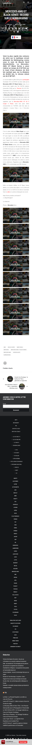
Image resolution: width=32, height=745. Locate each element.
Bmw (15, 495)
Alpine (15, 484)
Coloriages (15, 626)
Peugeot (15, 586)
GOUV (15, 635)
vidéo (8, 192)
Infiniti (15, 533)
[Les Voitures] (8, 2)
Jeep (15, 539)
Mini (15, 574)
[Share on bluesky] (26, 28)
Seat (15, 597)
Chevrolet (15, 504)
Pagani (15, 583)
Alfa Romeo (15, 481)
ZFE (15, 629)
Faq (16, 425)
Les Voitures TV (16, 436)
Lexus (15, 557)
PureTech (15, 643)
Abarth (15, 478)
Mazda (15, 565)
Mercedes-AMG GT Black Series (18, 349)
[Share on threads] (12, 28)
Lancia (15, 551)
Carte (16, 419)
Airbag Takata (15, 640)
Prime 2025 (15, 637)
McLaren (15, 568)
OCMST (16, 470)
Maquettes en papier (15, 623)
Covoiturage (15, 632)
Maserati (15, 562)
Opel (15, 580)
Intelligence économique (16, 461)
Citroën (15, 507)
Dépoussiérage (16, 458)
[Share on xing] (14, 31)
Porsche (19, 88)
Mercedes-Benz (15, 571)
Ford (15, 525)
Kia (15, 542)
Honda (15, 527)
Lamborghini (25, 79)
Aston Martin (15, 487)
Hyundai (15, 530)
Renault (15, 592)
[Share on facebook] (5, 28)
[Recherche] (23, 2)
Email (4, 403)
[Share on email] (17, 31)
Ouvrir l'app (23, 742)
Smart (15, 603)
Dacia (15, 513)
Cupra (15, 510)
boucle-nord (11, 347)
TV (6, 693)
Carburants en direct (15, 646)
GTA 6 (16, 449)
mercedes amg (7, 352)
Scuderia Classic (16, 445)
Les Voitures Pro (16, 439)
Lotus (15, 559)
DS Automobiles (15, 516)
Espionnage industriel (16, 464)
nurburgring (7, 354)
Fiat (15, 522)
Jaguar (15, 536)
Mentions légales (16, 431)
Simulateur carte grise (15, 620)
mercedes (6, 349)
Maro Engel (20, 347)
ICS (16, 473)
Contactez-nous (16, 428)
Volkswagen (15, 612)
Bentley (15, 492)
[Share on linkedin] (19, 28)
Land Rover (15, 554)
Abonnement (16, 422)
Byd (15, 501)
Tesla (15, 606)
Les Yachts (16, 442)
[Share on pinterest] (16, 28)
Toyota (15, 609)
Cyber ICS (17, 467)
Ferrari (15, 519)
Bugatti (15, 498)
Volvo (15, 615)
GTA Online (16, 455)
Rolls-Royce (15, 594)
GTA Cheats (16, 452)
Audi (15, 490)
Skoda (15, 600)
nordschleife (16, 352)
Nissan (15, 577)
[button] (28, 2)
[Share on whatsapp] (22, 28)
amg (5, 347)
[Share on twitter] (9, 28)
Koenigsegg (15, 545)
